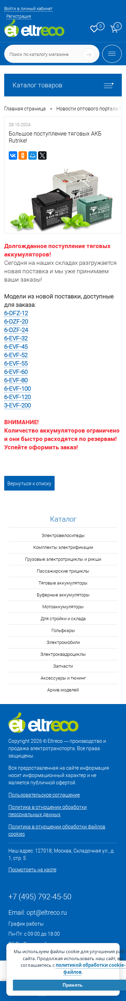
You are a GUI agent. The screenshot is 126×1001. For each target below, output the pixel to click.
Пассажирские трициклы (63, 571)
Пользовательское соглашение (44, 795)
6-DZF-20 (16, 321)
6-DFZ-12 (16, 313)
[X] (42, 155)
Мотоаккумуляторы (63, 606)
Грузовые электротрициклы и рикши (63, 559)
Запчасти (63, 666)
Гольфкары (63, 630)
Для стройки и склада (63, 618)
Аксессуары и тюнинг (63, 678)
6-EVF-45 (16, 346)
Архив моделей (63, 689)
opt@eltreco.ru (47, 912)
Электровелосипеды (63, 535)
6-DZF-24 (16, 329)
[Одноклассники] (23, 155)
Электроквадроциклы (63, 654)
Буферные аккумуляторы (63, 594)
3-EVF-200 (17, 405)
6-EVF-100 (17, 388)
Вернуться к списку (29, 483)
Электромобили (63, 642)
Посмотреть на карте (32, 869)
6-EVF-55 (16, 363)
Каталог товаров (37, 85)
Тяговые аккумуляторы (63, 583)
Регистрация (18, 16)
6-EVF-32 (16, 338)
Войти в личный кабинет (28, 8)
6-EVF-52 (16, 354)
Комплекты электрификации (63, 547)
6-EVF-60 (16, 371)
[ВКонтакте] (13, 155)
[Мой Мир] (32, 155)
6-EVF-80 (16, 380)
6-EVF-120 (17, 396)
